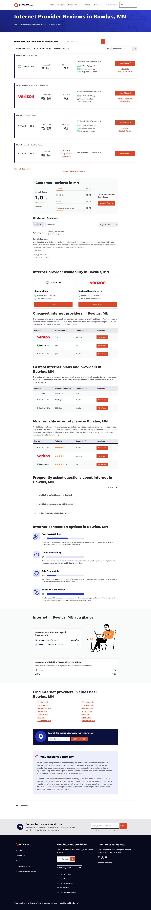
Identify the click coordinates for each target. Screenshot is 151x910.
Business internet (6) (42, 49)
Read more (37, 250)
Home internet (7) (23, 49)
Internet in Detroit (63, 888)
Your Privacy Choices (61, 903)
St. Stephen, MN (44, 721)
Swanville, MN (87, 708)
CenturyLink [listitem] (50, 224)
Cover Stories (111, 5)
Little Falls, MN (88, 705)
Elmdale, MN (42, 702)
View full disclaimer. (22, 169)
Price (58, 201)
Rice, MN (41, 718)
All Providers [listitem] (38, 224)
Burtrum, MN (87, 711)
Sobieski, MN (42, 714)
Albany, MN (86, 718)
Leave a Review (106, 203)
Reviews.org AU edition (28, 871)
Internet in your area (64, 874)
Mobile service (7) (61, 49)
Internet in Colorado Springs (66, 892)
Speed (59, 188)
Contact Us (20, 856)
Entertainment (74, 5)
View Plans (124, 63)
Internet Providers (57, 5)
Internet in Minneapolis (65, 883)
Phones (87, 5)
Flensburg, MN (88, 702)
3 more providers (74, 171)
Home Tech (98, 5)
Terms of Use (101, 862)
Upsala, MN (42, 711)
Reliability (60, 195)
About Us (62, 789)
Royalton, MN (42, 705)
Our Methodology (23, 866)
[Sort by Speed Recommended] (124, 49)
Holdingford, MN (44, 708)
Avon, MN (85, 714)
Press (18, 861)
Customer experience (65, 208)
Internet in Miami (62, 879)
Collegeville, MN (88, 721)
